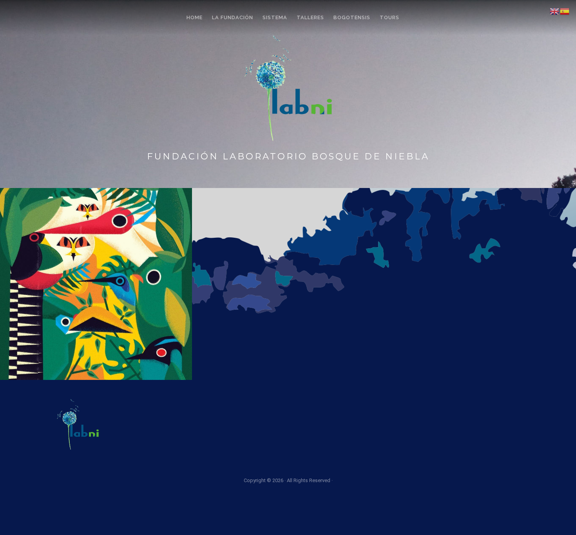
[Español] (565, 10)
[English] (555, 10)
